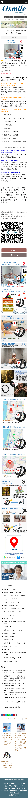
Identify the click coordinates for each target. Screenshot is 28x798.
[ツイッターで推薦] (6, 715)
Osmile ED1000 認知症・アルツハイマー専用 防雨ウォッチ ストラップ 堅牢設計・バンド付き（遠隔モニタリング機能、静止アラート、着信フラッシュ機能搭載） (21, 742)
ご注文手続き (16, 19)
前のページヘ (17, 719)
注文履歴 (22, 19)
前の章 (10, 719)
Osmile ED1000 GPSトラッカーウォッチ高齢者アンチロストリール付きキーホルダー (6, 766)
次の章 (25, 719)
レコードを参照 (22, 15)
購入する (14, 250)
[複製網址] (16, 715)
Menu (14, 37)
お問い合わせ (14, 255)
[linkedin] (12, 715)
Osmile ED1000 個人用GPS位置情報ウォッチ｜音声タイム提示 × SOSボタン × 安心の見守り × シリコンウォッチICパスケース (7, 740)
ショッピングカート (8, 19)
